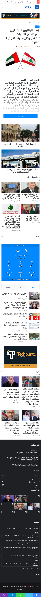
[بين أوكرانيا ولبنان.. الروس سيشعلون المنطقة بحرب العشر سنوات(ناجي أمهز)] (34, 336)
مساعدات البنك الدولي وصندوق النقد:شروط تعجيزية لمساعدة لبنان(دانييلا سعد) (23, 556)
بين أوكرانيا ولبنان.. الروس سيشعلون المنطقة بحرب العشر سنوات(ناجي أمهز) (15, 336)
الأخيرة (21, 287)
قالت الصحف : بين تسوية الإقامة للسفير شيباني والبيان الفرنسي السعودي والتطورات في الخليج (31, 428)
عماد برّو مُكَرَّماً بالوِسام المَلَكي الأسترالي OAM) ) (31, 196)
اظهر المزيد (21, 116)
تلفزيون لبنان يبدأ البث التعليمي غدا (14, 295)
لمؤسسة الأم (21, 544)
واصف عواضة (30, 568)
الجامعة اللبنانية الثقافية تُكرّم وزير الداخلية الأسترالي (32, 218)
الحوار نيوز (35, 46)
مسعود (36, 560)
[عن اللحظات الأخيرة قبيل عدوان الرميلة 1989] (34, 316)
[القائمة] (2, 8)
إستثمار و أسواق (33, 482)
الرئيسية (35, 22)
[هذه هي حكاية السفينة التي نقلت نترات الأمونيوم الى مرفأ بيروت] (34, 325)
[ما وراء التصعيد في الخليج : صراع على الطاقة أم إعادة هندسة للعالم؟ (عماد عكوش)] (10, 381)
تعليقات (8, 287)
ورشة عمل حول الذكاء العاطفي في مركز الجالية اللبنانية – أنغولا (11, 196)
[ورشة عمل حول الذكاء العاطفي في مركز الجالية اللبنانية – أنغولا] (10, 187)
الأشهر (33, 287)
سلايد (37, 544)
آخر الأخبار (35, 475)
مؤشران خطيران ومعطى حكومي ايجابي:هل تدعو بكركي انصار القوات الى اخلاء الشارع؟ (21, 547)
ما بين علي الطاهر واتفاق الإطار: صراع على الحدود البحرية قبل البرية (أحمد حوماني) (11, 428)
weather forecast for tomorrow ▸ (20, 279)
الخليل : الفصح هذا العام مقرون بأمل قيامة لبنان (19, 528)
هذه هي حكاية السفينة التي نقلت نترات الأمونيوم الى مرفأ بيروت (15, 325)
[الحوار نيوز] (32, 7)
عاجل (28, 544)
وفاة (23, 568)
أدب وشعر (35, 479)
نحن (37, 568)
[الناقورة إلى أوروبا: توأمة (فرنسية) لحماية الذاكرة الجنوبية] (7, 514)
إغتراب (30, 22)
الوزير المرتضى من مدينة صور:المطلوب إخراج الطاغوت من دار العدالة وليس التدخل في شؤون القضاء (21, 536)
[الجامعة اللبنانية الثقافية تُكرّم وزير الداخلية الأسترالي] (30, 209)
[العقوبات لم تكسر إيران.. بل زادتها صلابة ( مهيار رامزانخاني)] (7, 506)
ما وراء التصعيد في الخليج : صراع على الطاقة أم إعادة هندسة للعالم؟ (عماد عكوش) (11, 394)
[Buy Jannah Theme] (20, 16)
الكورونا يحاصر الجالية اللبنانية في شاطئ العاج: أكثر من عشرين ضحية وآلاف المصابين (15, 305)
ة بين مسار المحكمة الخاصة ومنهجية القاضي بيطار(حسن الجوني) (22, 540)
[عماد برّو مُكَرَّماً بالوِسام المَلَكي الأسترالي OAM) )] (30, 187)
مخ (37, 552)
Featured (35, 528)
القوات (36, 532)
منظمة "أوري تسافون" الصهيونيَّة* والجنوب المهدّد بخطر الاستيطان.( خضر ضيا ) (21, 564)
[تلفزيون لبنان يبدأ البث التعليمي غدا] (34, 296)
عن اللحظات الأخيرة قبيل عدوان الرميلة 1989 (15, 315)
